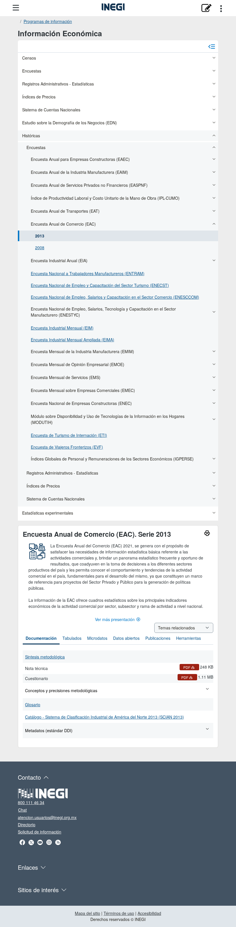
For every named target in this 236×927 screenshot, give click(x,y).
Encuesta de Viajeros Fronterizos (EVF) (67, 447)
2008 (39, 247)
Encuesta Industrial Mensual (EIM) (62, 328)
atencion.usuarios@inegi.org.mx (47, 817)
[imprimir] (207, 534)
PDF (186, 667)
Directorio (26, 824)
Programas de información (48, 21)
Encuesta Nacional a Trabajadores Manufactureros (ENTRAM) (87, 273)
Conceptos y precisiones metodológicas (61, 690)
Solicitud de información (39, 832)
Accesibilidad (149, 913)
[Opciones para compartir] (221, 8)
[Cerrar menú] (211, 46)
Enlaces (28, 867)
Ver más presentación (115, 619)
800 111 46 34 (31, 802)
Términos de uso (119, 913)
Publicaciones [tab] (157, 638)
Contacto (29, 777)
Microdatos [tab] (97, 638)
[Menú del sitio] (16, 8)
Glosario (32, 704)
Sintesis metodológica (45, 657)
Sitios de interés (38, 890)
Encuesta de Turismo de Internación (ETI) (69, 435)
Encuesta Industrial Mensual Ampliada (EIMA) (72, 339)
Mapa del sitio (87, 913)
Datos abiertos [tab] (126, 638)
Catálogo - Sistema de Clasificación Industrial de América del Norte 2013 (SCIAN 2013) (104, 717)
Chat (22, 810)
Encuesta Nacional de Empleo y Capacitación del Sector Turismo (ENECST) (100, 285)
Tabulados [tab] (71, 638)
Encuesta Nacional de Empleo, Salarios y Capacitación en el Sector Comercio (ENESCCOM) (115, 297)
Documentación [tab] (41, 638)
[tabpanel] (118, 693)
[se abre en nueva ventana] (206, 8)
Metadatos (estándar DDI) (49, 730)
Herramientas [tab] (188, 638)
